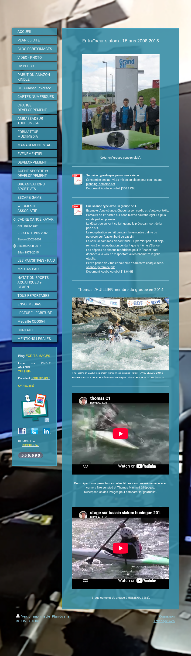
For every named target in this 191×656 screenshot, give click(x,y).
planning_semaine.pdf (100, 184)
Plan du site (60, 616)
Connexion (167, 616)
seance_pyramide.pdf (100, 267)
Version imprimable (35, 616)
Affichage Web (164, 621)
